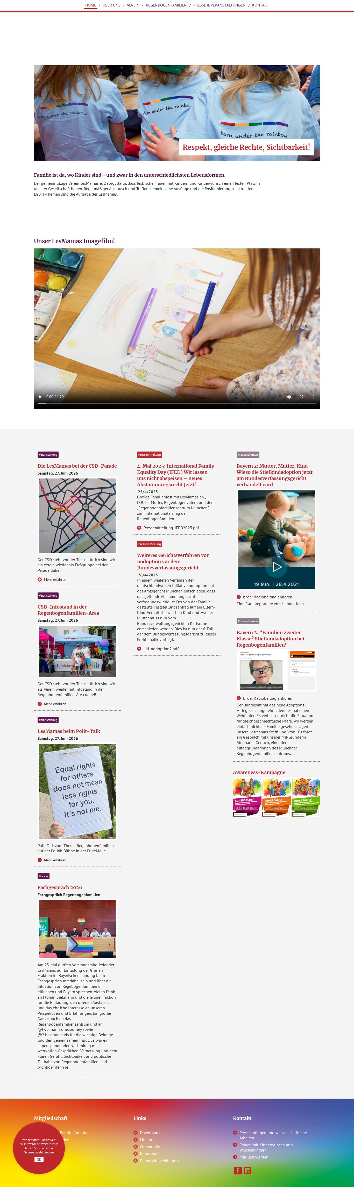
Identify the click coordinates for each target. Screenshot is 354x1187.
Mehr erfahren (55, 579)
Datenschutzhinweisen (39, 1152)
